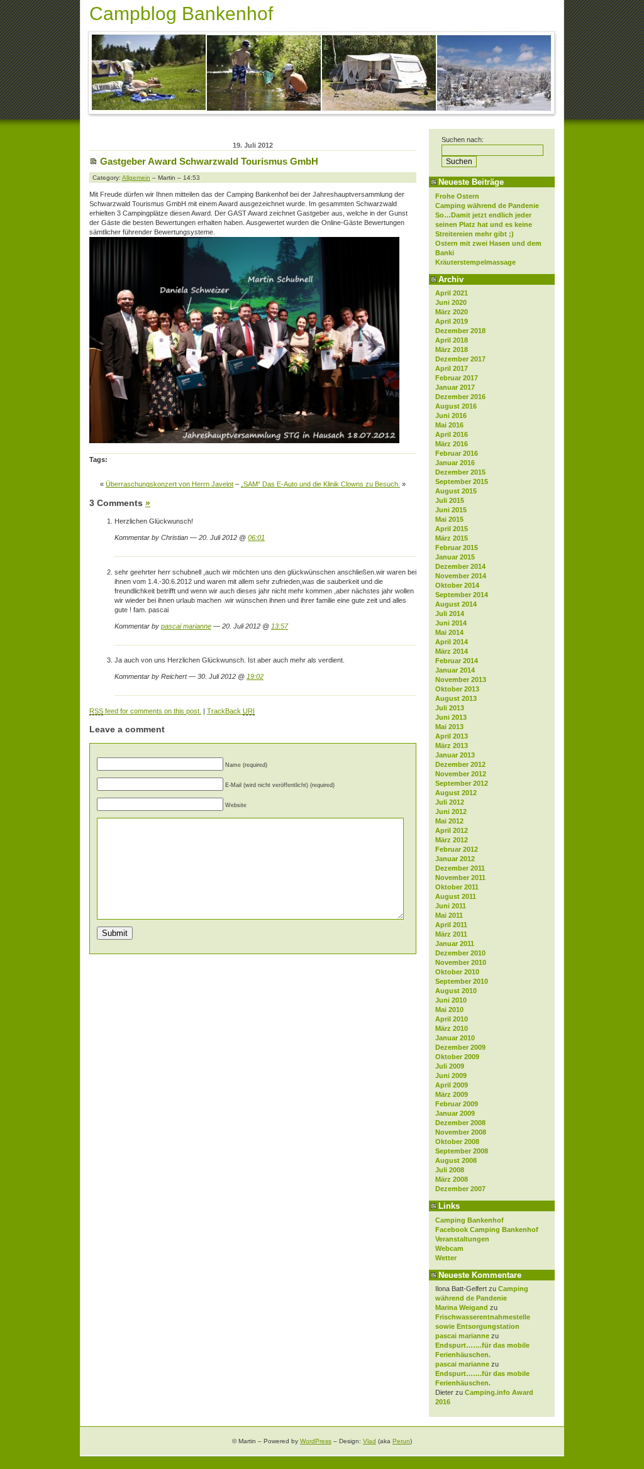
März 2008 (451, 1179)
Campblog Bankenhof (181, 13)
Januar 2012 (455, 858)
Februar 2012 (456, 849)
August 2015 (456, 491)
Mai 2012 (449, 821)
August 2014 (456, 604)
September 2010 (461, 981)
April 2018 (451, 340)
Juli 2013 (449, 708)
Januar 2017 (455, 387)
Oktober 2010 (457, 972)
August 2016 (456, 406)
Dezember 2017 (460, 359)
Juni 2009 (451, 1075)
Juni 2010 (451, 1000)
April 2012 (451, 830)
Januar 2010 (455, 1038)
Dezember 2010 (460, 953)
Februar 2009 (456, 1104)
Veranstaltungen (462, 1239)
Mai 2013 (449, 726)
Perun (401, 1441)
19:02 (255, 676)
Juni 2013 (451, 717)
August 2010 (456, 990)
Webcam (449, 1248)
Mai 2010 (449, 1009)
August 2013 (456, 698)
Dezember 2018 (460, 330)
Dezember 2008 (460, 1122)
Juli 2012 (449, 802)
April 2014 (451, 642)
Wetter (446, 1258)
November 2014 (460, 576)
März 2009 (451, 1094)
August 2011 (455, 896)
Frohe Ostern (457, 196)
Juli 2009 (449, 1066)
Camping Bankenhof (469, 1220)
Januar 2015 (455, 557)
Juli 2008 (449, 1170)
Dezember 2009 (460, 1047)
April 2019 (451, 321)
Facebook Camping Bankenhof (486, 1229)
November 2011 (460, 877)
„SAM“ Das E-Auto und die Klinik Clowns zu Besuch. (320, 484)
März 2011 (451, 934)
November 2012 (460, 774)
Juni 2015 (451, 510)
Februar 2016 (456, 453)
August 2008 (456, 1160)
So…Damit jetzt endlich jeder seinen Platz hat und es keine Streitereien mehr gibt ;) (483, 224)
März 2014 (451, 651)
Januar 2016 (455, 462)
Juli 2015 (449, 500)
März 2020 (451, 312)
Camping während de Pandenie (487, 205)
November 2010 (460, 962)
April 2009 (451, 1085)
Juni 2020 (451, 302)
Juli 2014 (449, 613)
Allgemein (136, 177)
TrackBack (231, 711)
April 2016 (451, 434)
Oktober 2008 (457, 1141)
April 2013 (451, 736)
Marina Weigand (461, 1307)
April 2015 (451, 528)
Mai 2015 (449, 519)
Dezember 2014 (460, 566)
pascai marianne (462, 1336)
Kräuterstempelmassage (475, 262)
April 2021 (451, 293)
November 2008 (460, 1132)
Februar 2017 (456, 378)
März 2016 (451, 444)
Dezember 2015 (460, 472)
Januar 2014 (455, 670)
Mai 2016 (449, 425)
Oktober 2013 (457, 689)
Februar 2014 (456, 660)
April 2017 (451, 368)
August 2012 (456, 792)
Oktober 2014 (457, 585)
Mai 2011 (449, 915)
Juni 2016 (451, 415)
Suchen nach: (462, 139)
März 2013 (451, 745)
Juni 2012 (451, 811)
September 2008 (461, 1151)
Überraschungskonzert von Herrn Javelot (169, 484)
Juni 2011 (450, 906)
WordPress (315, 1441)
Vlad (369, 1441)
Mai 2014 (449, 632)
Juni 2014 (451, 623)
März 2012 (451, 840)
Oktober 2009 (457, 1056)
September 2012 (461, 783)
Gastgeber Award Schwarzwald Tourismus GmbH (209, 161)
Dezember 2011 (460, 868)
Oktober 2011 (457, 887)
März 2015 (451, 538)
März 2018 (451, 349)
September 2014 (461, 594)
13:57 (279, 626)
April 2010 (451, 1019)
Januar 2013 (455, 755)
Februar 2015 (456, 547)
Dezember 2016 (460, 396)
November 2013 (460, 679)
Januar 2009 (455, 1113)
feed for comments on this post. (145, 711)
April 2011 (451, 924)
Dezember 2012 (460, 764)
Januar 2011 (454, 943)
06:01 (256, 537)
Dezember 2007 (460, 1188)
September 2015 (461, 481)
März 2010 (451, 1028)
